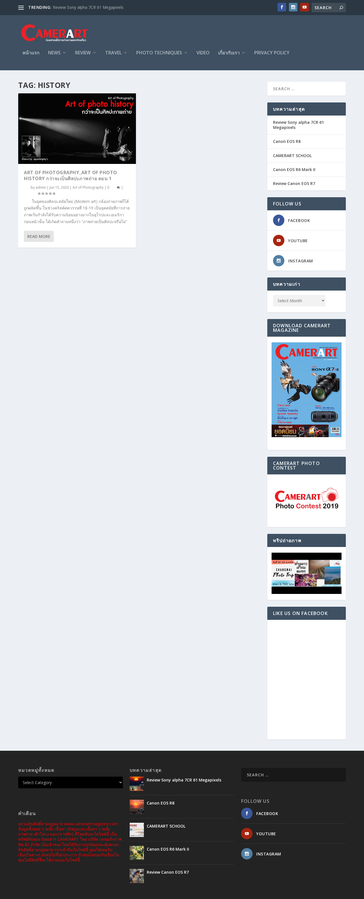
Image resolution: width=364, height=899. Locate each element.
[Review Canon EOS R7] (137, 876)
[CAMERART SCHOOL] (137, 830)
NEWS (54, 53)
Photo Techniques (159, 53)
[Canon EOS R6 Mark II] (137, 853)
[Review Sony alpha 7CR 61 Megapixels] (137, 784)
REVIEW (83, 53)
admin (41, 187)
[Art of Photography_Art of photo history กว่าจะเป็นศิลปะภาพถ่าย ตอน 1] (77, 128)
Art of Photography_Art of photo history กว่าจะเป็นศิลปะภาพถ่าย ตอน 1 (70, 175)
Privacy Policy (271, 53)
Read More (38, 236)
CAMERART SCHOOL (292, 155)
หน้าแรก (31, 53)
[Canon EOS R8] (137, 807)
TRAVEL (113, 53)
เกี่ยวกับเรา (229, 53)
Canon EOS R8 (287, 141)
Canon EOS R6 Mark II (294, 169)
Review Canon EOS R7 (294, 183)
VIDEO (203, 53)
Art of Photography (88, 187)
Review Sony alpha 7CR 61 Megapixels (88, 7)
